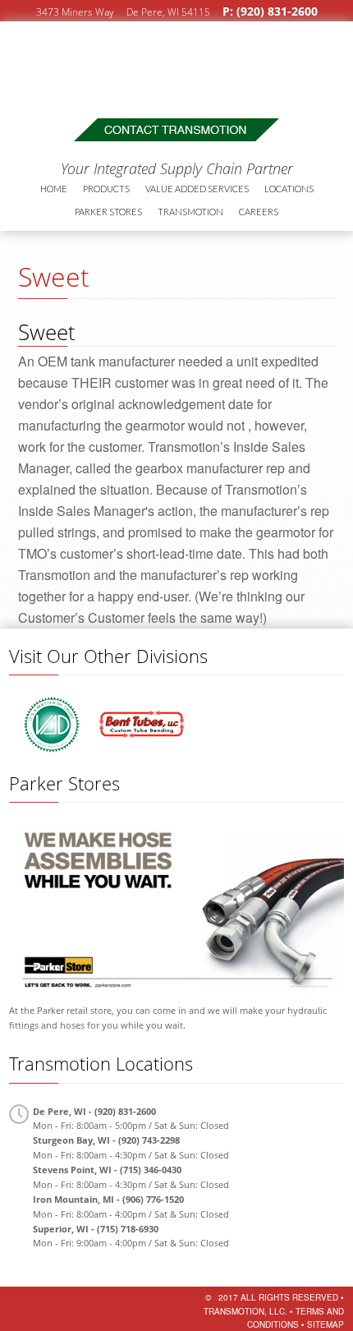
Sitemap (325, 1324)
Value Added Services (197, 188)
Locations (289, 188)
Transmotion (121, 62)
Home (53, 188)
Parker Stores (108, 211)
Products (106, 188)
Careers (258, 211)
